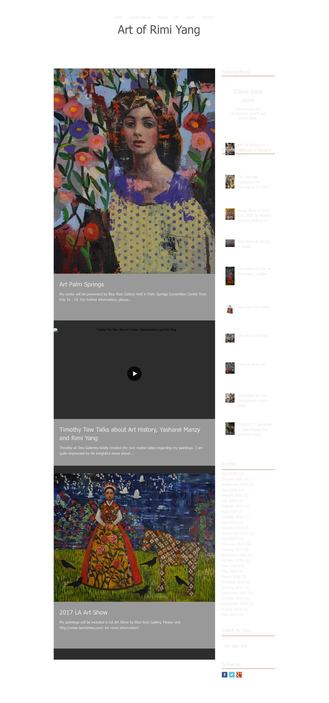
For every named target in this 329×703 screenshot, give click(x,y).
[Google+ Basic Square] (239, 674)
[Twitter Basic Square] (232, 674)
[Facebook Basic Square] (224, 674)
